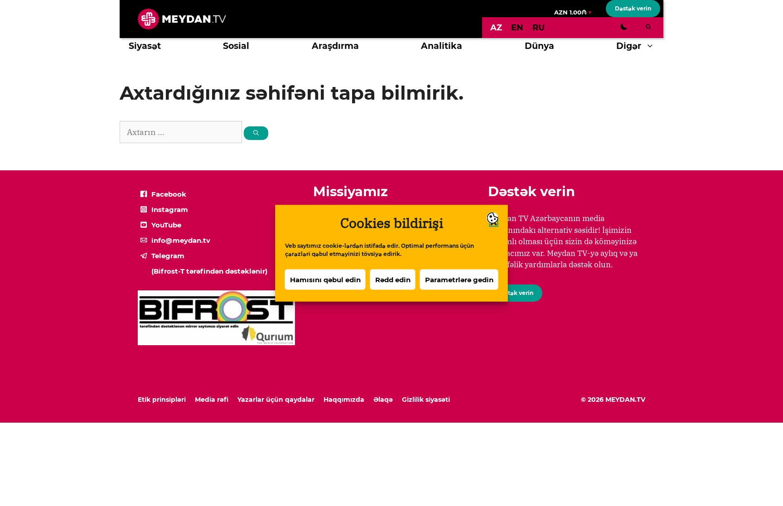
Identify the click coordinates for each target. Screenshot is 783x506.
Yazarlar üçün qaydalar (275, 399)
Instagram (169, 209)
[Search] (256, 133)
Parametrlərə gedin (459, 279)
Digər (628, 46)
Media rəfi (211, 399)
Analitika (441, 46)
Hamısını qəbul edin (325, 279)
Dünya (539, 46)
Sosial (236, 46)
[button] (652, 46)
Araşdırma (335, 46)
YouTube (166, 225)
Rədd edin (393, 279)
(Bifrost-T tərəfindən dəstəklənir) (209, 271)
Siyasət (145, 46)
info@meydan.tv (180, 240)
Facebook (168, 194)
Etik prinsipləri (162, 399)
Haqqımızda (344, 399)
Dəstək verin (633, 8)
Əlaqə (383, 399)
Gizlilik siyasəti (426, 399)
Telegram (167, 255)
